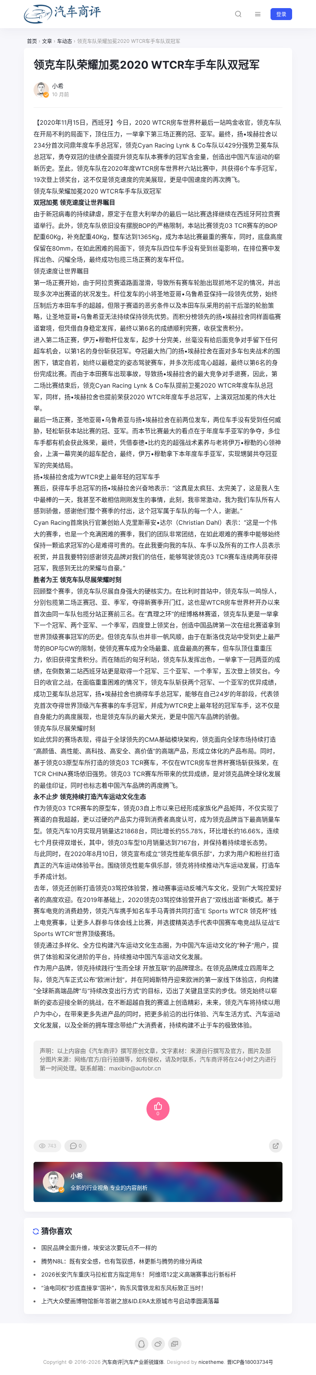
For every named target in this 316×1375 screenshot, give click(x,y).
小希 (77, 1176)
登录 (281, 14)
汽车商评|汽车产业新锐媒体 (133, 1362)
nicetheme (211, 1362)
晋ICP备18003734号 (250, 1362)
